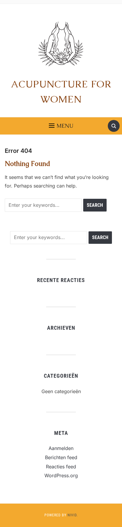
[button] (61, 125)
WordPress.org (61, 475)
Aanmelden (61, 448)
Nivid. (73, 515)
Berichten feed (61, 457)
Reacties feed (61, 467)
